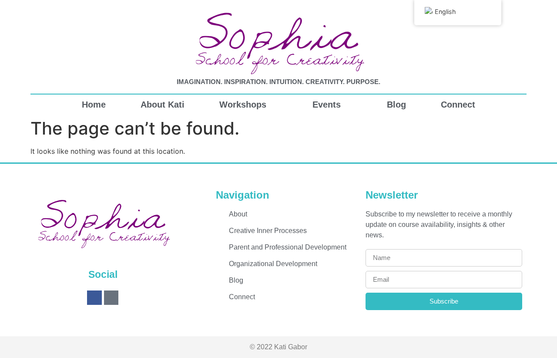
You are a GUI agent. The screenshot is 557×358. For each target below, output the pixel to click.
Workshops (242, 104)
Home (94, 104)
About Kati (163, 104)
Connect (458, 104)
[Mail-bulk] (111, 297)
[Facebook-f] (94, 297)
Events (326, 104)
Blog (396, 104)
